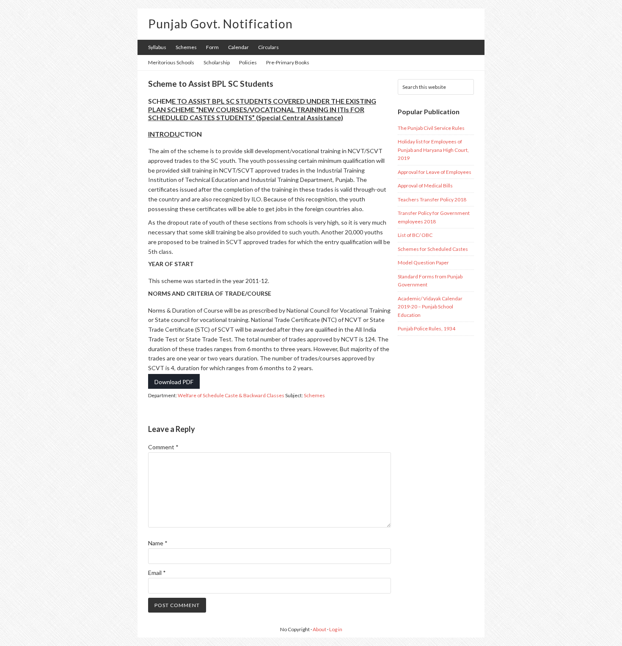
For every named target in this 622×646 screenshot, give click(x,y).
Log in (335, 629)
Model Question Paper (423, 262)
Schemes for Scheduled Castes (433, 249)
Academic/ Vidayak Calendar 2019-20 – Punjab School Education (430, 306)
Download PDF (173, 381)
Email (157, 572)
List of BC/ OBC (415, 235)
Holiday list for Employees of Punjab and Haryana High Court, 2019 (433, 149)
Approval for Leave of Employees (434, 172)
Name (158, 543)
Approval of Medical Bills (425, 185)
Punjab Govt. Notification (220, 23)
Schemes (314, 395)
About (319, 629)
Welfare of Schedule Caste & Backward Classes (231, 395)
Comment (163, 447)
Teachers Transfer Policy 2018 (432, 199)
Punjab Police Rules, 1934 (426, 328)
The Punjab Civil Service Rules (431, 128)
